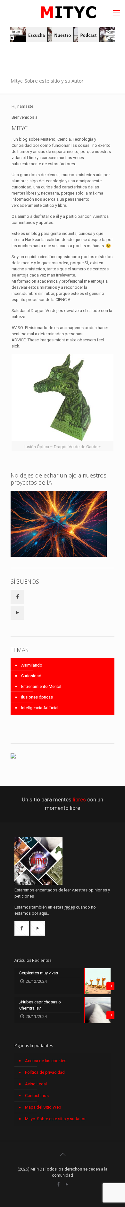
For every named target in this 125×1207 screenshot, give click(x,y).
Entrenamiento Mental (41, 686)
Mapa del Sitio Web (43, 1107)
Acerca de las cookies (45, 1060)
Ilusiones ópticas (37, 697)
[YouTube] (66, 1184)
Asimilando (31, 665)
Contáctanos (37, 1095)
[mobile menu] (116, 12)
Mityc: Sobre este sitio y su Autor (55, 1118)
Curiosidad (31, 675)
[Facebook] (58, 1184)
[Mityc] (62, 13)
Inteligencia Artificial (39, 707)
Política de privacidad (45, 1072)
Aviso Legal (36, 1083)
